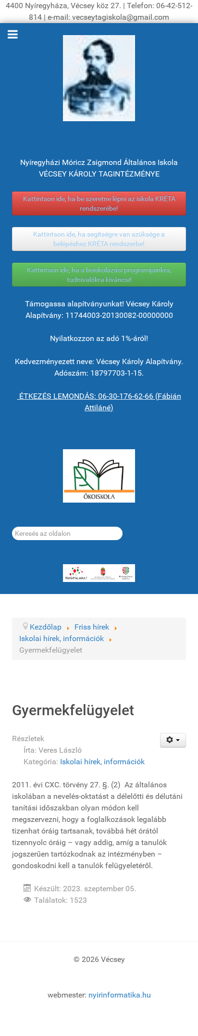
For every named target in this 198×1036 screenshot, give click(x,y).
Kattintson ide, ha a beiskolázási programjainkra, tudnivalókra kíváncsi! (99, 274)
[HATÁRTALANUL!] (99, 573)
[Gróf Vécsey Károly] (99, 78)
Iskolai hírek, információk (102, 761)
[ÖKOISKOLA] (99, 476)
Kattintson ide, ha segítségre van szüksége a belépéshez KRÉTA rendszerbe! (99, 239)
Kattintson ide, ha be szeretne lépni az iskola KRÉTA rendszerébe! (99, 203)
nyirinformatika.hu (119, 994)
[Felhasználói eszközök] (173, 740)
